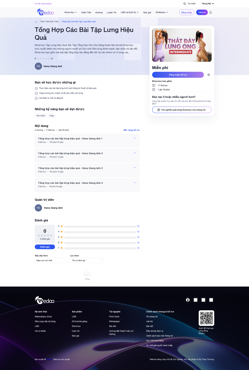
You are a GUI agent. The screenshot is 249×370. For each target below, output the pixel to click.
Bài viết (112, 326)
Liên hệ (149, 321)
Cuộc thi (75, 331)
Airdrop (99, 12)
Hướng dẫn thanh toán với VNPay (121, 332)
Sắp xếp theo (41, 255)
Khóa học (76, 326)
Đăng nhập (186, 12)
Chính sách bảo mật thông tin (159, 336)
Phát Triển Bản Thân (49, 22)
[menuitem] (69, 12)
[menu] (116, 12)
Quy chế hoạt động (155, 340)
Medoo (49, 359)
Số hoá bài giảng (79, 321)
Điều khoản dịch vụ (154, 331)
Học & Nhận (40, 331)
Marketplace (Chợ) (43, 316)
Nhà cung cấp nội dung (45, 321)
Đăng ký (202, 12)
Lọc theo (74, 255)
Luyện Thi (111, 12)
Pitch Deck (114, 316)
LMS (37, 326)
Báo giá (147, 12)
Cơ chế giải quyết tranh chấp (159, 345)
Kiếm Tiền (86, 12)
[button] (87, 140)
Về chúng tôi (152, 316)
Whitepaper (114, 321)
